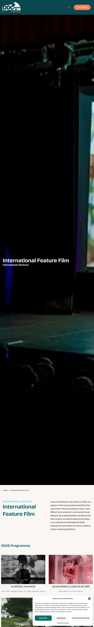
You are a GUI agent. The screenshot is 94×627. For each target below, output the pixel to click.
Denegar (61, 618)
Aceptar (43, 618)
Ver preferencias (80, 618)
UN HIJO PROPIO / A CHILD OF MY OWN (71, 586)
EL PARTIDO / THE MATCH (23, 586)
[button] (89, 598)
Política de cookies (63, 623)
